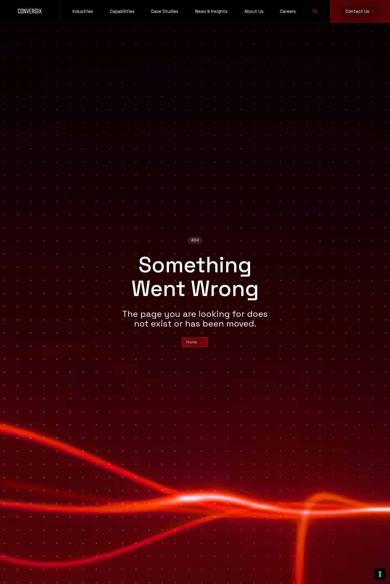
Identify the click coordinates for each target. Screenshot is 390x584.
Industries (83, 11)
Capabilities (122, 11)
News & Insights (211, 11)
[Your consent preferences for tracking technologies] (380, 574)
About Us (254, 11)
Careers (288, 11)
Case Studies (164, 11)
